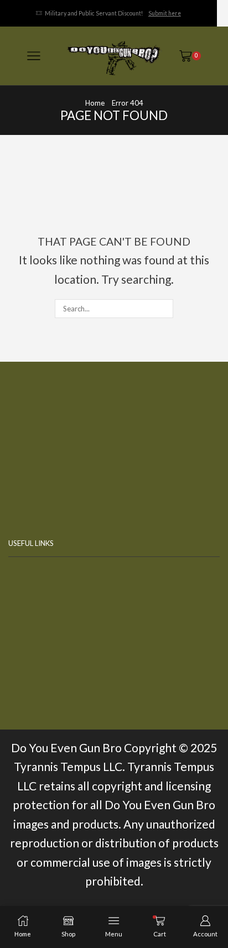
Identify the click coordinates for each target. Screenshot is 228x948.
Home (95, 102)
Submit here (164, 13)
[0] (199, 56)
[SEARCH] (163, 308)
